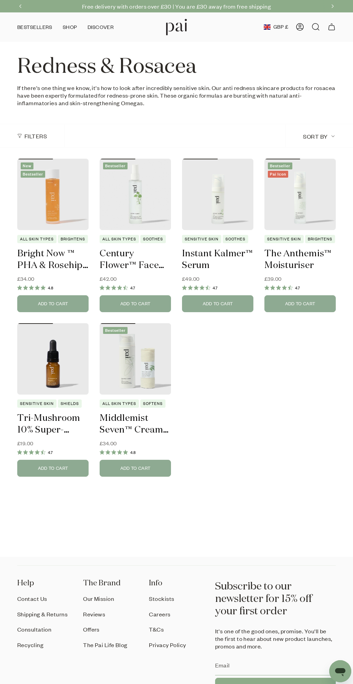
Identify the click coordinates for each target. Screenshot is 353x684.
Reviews (94, 614)
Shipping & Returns (42, 614)
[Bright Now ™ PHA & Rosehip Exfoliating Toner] (53, 194)
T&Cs (156, 629)
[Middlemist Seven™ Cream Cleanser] (135, 359)
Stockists (161, 598)
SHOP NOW (244, 6)
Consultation (34, 629)
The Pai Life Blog (105, 644)
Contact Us (32, 598)
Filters (35, 136)
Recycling (30, 644)
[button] (70, 27)
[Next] (333, 6)
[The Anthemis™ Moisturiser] (300, 194)
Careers (159, 614)
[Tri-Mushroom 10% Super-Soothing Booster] (53, 359)
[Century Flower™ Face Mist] (135, 194)
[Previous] (20, 6)
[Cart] (332, 27)
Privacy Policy (167, 644)
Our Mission (98, 598)
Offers (91, 629)
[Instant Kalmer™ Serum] (217, 194)
